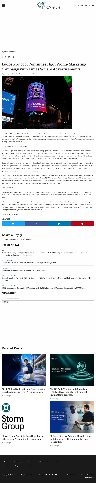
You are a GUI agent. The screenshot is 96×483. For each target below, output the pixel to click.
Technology (17, 462)
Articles (5, 250)
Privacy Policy (89, 477)
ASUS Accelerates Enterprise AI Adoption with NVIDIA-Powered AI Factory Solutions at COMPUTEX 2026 (44, 288)
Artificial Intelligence (10, 276)
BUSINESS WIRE (14, 134)
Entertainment (43, 462)
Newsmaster (9, 52)
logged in (14, 239)
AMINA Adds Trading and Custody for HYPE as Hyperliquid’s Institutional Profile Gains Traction (69, 392)
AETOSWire (25, 134)
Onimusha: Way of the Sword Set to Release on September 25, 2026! (29, 263)
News (5, 462)
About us (70, 475)
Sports (30, 462)
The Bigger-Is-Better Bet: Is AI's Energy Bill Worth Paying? (25, 270)
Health (56, 462)
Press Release (24, 74)
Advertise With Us (80, 475)
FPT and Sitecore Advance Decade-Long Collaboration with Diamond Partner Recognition (70, 439)
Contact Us (90, 475)
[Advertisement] (48, 32)
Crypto (17, 466)
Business (29, 466)
